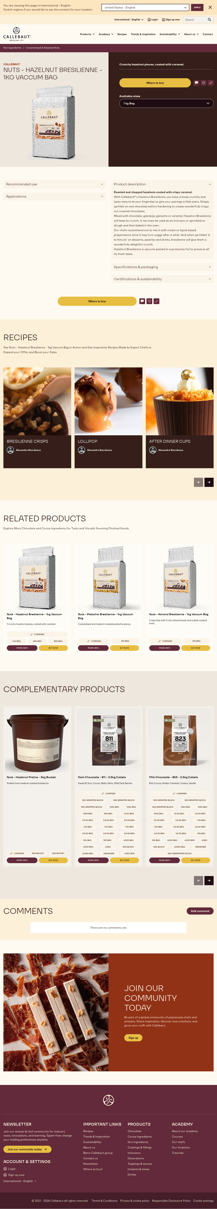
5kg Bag (37, 641)
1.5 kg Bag (129, 813)
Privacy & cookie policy (134, 1200)
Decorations (136, 1158)
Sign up (133, 1037)
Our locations (181, 1147)
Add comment (200, 911)
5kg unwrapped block (180, 853)
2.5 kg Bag (87, 820)
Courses (177, 1136)
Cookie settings (203, 1200)
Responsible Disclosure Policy (171, 1200)
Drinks (132, 1174)
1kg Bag (125, 641)
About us (89, 1147)
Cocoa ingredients (140, 1136)
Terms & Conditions (104, 1200)
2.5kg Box (130, 853)
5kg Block (128, 847)
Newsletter (90, 1163)
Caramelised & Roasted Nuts (43, 47)
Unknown (108, 853)
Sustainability (92, 1142)
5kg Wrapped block (92, 800)
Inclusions (134, 1153)
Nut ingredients (12, 47)
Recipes (122, 34)
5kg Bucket (38, 853)
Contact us (90, 1158)
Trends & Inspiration (143, 34)
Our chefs (178, 1142)
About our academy (185, 1131)
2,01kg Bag (87, 853)
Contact (208, 34)
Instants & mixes (138, 1169)
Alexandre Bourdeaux (28, 450)
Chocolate (134, 1131)
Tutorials (178, 1153)
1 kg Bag (16, 641)
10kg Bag (114, 807)
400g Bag (129, 840)
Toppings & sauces (140, 1163)
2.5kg (108, 847)
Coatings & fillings (140, 1147)
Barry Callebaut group (98, 1153)
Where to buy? (92, 1169)
